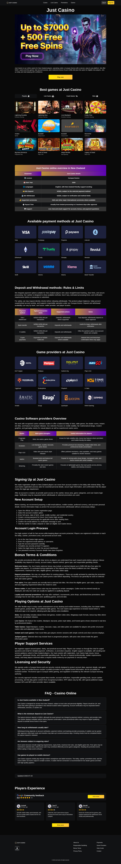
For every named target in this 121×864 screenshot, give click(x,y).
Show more (60, 825)
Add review (96, 796)
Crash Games (71, 96)
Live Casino (47, 96)
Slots (94, 96)
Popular (24, 96)
